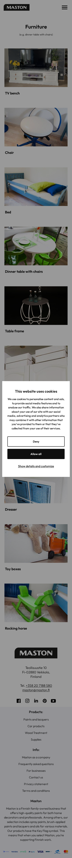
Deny (36, 441)
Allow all (36, 454)
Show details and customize (36, 466)
